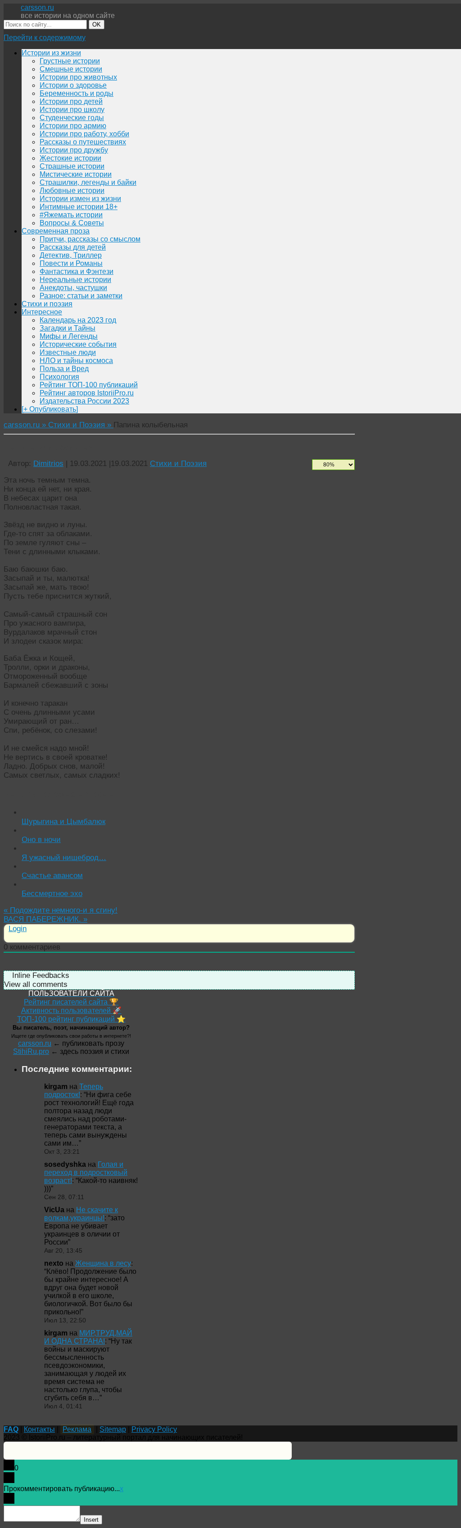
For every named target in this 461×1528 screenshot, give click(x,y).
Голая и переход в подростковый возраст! (85, 1172)
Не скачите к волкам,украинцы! (81, 1214)
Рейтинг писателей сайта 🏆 (71, 1002)
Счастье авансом (52, 875)
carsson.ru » (26, 425)
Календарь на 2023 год (78, 320)
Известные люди (68, 352)
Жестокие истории (70, 158)
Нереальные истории (75, 279)
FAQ (11, 1429)
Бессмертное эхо (52, 893)
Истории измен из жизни (80, 198)
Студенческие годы (72, 117)
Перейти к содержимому (45, 37)
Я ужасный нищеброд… (64, 857)
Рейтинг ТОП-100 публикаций (89, 385)
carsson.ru (37, 7)
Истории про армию (73, 126)
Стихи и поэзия (47, 304)
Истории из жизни (51, 53)
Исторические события (78, 344)
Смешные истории (71, 69)
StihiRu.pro (31, 1051)
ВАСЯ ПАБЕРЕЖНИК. (45, 919)
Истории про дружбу (74, 150)
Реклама (77, 1429)
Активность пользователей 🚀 (71, 1010)
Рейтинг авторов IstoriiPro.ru (87, 393)
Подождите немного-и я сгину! (61, 910)
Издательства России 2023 (84, 401)
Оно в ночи (41, 839)
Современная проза (56, 231)
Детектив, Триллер (71, 255)
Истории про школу (72, 109)
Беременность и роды (76, 93)
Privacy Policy (154, 1429)
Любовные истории (72, 190)
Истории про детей (71, 101)
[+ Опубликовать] (50, 409)
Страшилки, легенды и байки (88, 182)
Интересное (42, 312)
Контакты (39, 1429)
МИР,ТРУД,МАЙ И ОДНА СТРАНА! (88, 1337)
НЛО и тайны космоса (76, 360)
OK (96, 24)
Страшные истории (72, 166)
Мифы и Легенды (69, 336)
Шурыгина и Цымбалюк (63, 821)
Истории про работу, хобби (84, 134)
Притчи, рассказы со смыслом (90, 239)
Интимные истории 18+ (79, 207)
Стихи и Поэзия (178, 463)
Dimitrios (48, 463)
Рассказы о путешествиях (83, 142)
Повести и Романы (71, 263)
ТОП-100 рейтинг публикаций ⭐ (71, 1019)
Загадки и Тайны (67, 328)
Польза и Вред (64, 368)
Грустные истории (70, 61)
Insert (91, 1519)
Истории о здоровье (73, 85)
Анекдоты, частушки (73, 287)
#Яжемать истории (71, 215)
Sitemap (112, 1429)
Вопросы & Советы (72, 223)
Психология (59, 377)
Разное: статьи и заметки (81, 296)
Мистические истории (76, 174)
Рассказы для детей (73, 247)
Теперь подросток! (73, 1090)
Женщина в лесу (103, 1263)
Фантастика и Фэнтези (76, 271)
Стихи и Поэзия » (80, 425)
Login (18, 928)
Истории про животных (78, 77)
